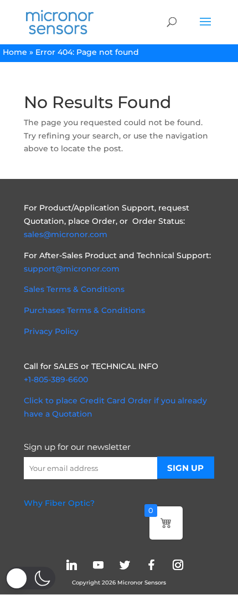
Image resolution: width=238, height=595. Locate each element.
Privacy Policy (51, 331)
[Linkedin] (71, 565)
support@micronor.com (72, 269)
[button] (30, 578)
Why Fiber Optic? (59, 503)
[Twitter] (124, 565)
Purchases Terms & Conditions (84, 310)
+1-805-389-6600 (56, 379)
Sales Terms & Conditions (74, 289)
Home (15, 52)
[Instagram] (178, 565)
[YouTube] (98, 565)
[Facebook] (151, 565)
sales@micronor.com (65, 234)
